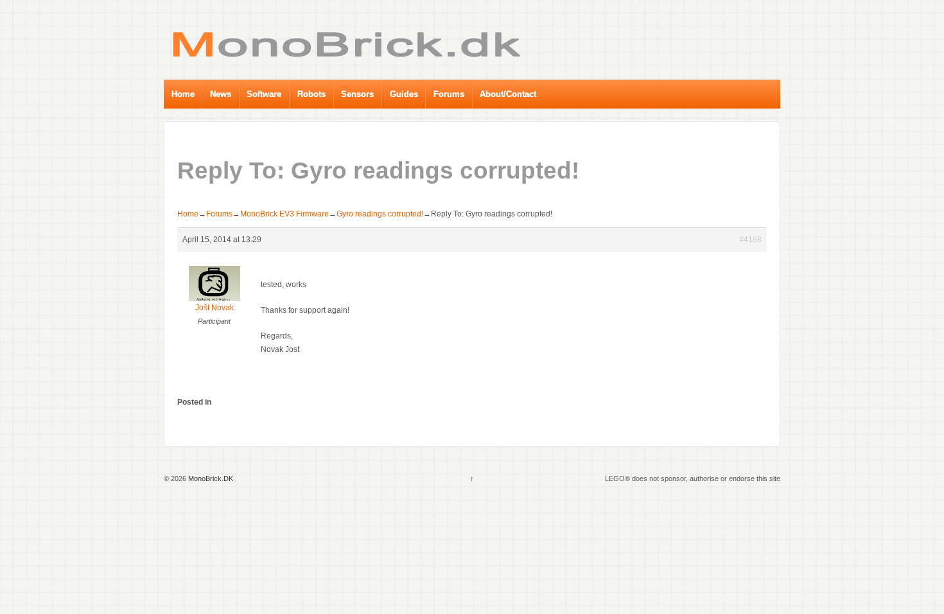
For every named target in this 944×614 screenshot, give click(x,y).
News (220, 94)
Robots (311, 94)
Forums (448, 94)
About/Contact (508, 94)
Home (183, 94)
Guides (404, 94)
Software (264, 94)
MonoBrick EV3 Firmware (284, 213)
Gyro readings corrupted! (380, 213)
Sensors (357, 94)
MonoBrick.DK (209, 478)
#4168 (750, 239)
